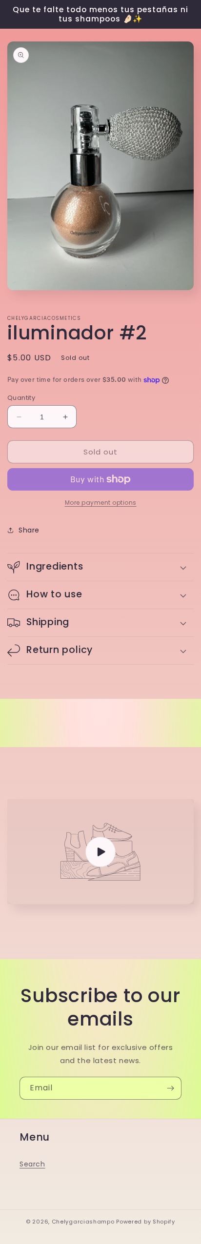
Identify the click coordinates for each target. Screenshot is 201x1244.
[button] (100, 567)
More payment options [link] (101, 502)
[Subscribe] (170, 1088)
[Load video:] (100, 851)
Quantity (21, 397)
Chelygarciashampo (83, 1221)
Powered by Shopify (145, 1221)
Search (32, 1164)
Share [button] (29, 530)
